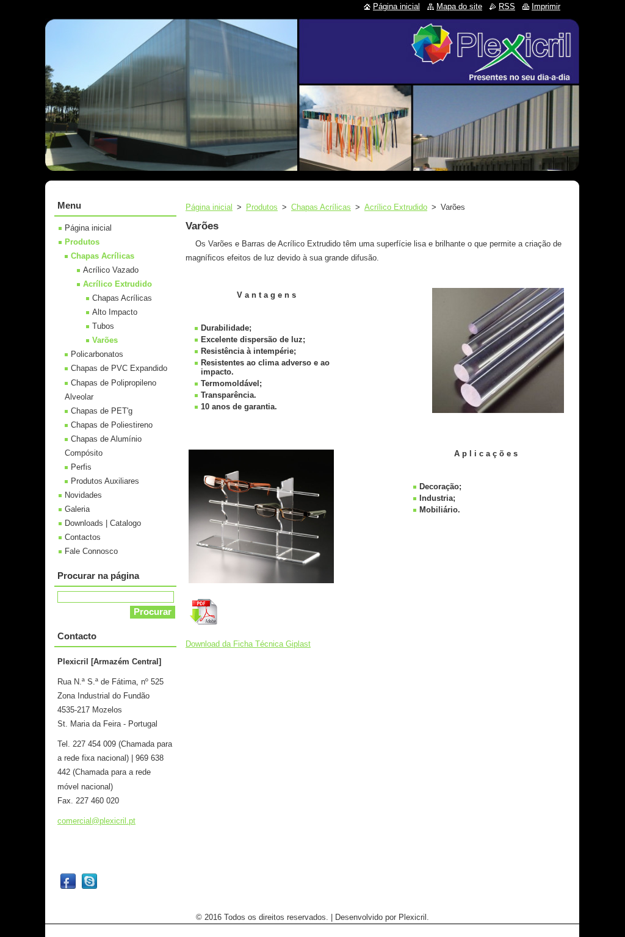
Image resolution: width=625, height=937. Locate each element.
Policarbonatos (97, 354)
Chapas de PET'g (101, 410)
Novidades (83, 495)
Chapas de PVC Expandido (119, 368)
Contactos (83, 537)
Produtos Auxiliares (105, 481)
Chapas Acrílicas (321, 207)
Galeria (77, 509)
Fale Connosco (91, 551)
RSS (507, 6)
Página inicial (209, 207)
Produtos (262, 207)
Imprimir (546, 6)
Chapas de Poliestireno (112, 424)
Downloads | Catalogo (103, 523)
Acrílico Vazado (111, 270)
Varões (105, 340)
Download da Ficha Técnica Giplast (248, 643)
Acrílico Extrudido (395, 207)
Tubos (103, 326)
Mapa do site (459, 6)
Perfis (81, 467)
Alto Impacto (114, 312)
